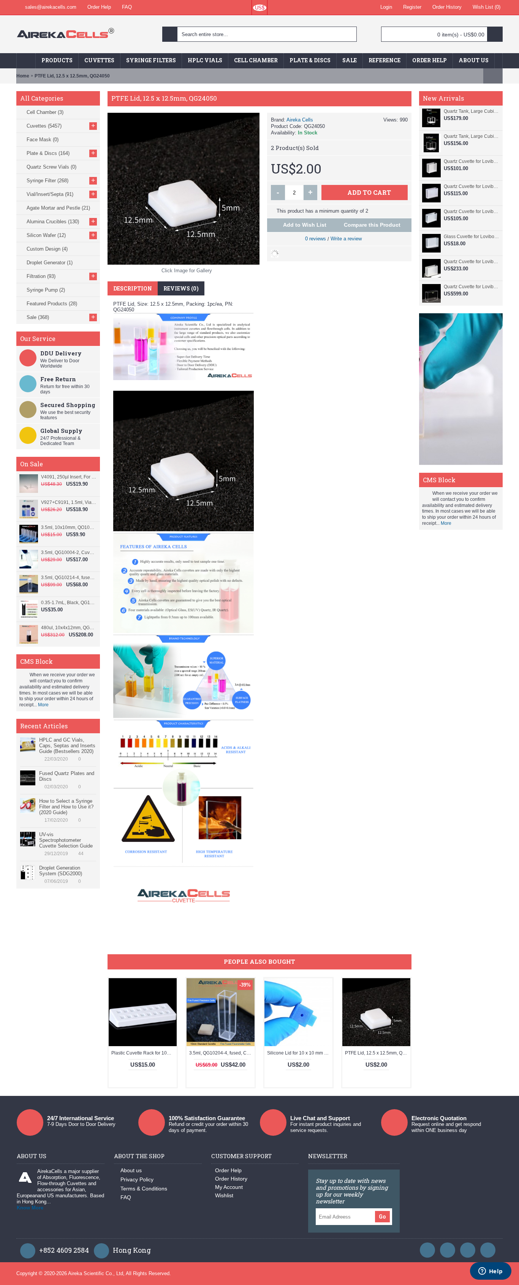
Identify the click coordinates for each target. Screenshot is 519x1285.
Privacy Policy (136, 1179)
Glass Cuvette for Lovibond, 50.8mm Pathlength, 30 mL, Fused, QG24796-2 (471, 236)
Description (132, 288)
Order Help (228, 1170)
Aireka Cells (299, 120)
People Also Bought (259, 961)
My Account (229, 1187)
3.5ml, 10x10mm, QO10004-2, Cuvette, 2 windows (68, 527)
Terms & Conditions (143, 1189)
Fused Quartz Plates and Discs (66, 776)
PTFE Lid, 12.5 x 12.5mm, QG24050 (377, 1053)
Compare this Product (372, 225)
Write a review (346, 239)
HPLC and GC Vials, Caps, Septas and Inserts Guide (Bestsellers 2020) (67, 745)
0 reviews (315, 239)
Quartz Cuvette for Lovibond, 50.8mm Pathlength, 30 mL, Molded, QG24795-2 (471, 261)
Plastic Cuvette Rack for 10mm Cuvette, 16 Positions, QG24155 (144, 1053)
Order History (231, 1179)
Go (382, 1217)
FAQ (125, 1197)
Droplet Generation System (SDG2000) (60, 870)
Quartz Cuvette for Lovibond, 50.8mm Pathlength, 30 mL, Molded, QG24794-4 (471, 286)
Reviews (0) (181, 288)
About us (131, 1170)
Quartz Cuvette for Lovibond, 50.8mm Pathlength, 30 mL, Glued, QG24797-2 (471, 211)
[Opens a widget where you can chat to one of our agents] (490, 1271)
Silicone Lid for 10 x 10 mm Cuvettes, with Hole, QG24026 (299, 1053)
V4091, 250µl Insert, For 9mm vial (68, 477)
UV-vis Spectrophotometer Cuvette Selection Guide (66, 840)
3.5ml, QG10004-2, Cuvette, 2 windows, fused (68, 552)
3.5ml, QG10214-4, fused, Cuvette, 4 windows (68, 577)
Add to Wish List (304, 225)
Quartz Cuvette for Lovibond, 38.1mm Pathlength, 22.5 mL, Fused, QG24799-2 (471, 161)
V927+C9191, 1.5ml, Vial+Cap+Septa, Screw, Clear (68, 502)
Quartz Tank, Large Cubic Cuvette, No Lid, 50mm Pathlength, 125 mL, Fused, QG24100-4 (471, 136)
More (43, 704)
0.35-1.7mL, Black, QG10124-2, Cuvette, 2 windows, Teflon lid (68, 602)
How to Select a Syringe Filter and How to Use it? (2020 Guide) (66, 806)
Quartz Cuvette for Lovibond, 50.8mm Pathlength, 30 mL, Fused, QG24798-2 (471, 186)
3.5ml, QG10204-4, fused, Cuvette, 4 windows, (222, 1053)
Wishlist (224, 1195)
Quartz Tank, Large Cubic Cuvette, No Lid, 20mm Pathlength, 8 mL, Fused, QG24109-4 (471, 111)
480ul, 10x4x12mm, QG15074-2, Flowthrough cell (68, 627)
